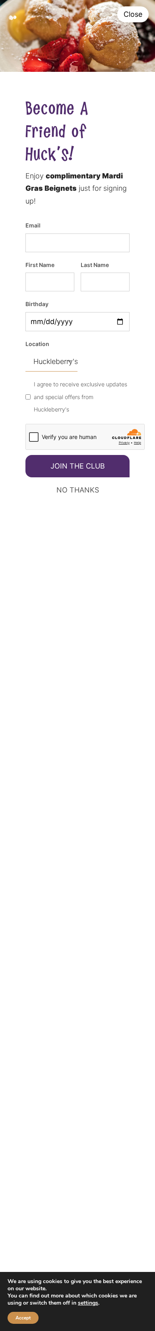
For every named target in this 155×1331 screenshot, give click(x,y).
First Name (39, 264)
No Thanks (77, 490)
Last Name (95, 264)
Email (33, 225)
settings (88, 1303)
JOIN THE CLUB (77, 466)
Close (133, 14)
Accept (23, 1318)
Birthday (36, 304)
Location (37, 343)
